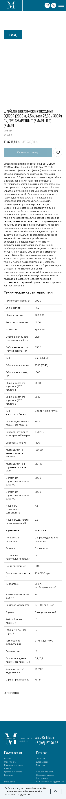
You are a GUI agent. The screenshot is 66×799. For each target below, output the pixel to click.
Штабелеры (42, 762)
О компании (10, 762)
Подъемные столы (45, 771)
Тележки (40, 758)
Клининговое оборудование (50, 781)
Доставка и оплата (13, 771)
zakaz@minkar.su (44, 737)
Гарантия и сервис (13, 765)
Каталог (8, 758)
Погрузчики (42, 778)
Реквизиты (9, 781)
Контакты (8, 775)
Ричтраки (40, 765)
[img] (11, 5)
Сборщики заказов (45, 775)
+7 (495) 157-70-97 (46, 742)
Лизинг (7, 768)
